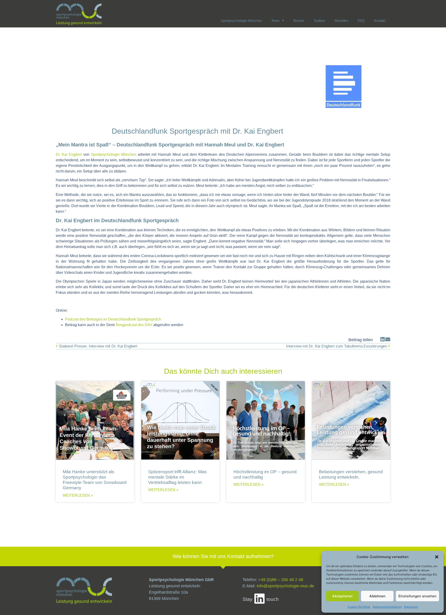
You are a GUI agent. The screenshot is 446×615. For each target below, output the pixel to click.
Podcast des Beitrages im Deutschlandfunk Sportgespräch (113, 319)
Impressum (411, 606)
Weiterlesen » (78, 495)
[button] (436, 557)
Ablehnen (377, 596)
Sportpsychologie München (241, 21)
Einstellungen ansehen (417, 596)
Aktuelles (341, 21)
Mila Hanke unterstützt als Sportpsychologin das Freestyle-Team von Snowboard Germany (95, 479)
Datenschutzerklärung (387, 606)
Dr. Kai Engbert (69, 154)
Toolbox (319, 21)
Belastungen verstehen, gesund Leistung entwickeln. (351, 474)
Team (275, 21)
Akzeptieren (342, 596)
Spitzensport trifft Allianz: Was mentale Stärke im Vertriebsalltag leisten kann (177, 477)
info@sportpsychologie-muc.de (285, 586)
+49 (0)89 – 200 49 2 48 (280, 579)
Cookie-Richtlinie (359, 606)
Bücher (298, 21)
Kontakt (380, 21)
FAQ (361, 21)
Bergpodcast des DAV (134, 325)
